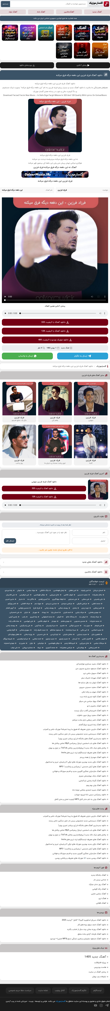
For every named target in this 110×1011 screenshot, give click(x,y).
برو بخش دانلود (25, 65)
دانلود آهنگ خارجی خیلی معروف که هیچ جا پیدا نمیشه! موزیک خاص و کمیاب (74, 729)
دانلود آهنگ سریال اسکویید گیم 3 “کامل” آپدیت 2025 (84, 920)
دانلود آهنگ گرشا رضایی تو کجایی (92, 780)
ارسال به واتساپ (25, 356)
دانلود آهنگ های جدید (92, 562)
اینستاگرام (97, 990)
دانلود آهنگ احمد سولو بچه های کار (92, 925)
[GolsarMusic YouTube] (95, 1005)
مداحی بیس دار (100, 880)
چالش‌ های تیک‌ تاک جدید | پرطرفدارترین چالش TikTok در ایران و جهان (77, 748)
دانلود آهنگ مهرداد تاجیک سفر (93, 678)
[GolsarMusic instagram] (101, 1005)
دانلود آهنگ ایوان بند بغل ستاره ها (92, 682)
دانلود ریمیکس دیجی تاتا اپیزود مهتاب (90, 794)
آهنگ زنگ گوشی (99, 889)
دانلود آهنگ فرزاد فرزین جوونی (44, 482)
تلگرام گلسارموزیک (79, 990)
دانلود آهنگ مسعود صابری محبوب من (91, 668)
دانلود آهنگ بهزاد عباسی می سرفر (92, 701)
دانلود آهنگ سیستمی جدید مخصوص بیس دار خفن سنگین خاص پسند (77, 734)
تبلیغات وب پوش (99, 976)
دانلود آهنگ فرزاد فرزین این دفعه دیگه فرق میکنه (79, 75)
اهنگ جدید (65, 348)
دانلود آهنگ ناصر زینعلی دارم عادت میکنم (89, 720)
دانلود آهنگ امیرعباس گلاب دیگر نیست (90, 710)
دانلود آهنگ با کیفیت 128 (53, 331)
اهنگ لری (102, 898)
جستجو (5, 4)
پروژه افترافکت (100, 962)
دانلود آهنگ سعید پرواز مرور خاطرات (91, 715)
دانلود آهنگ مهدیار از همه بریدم (93, 757)
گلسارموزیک (99, 4)
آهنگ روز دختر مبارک (97, 884)
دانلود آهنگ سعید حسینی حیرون (92, 687)
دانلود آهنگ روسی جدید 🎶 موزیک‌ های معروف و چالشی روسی (80, 858)
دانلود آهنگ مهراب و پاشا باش (94, 692)
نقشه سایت (43, 990)
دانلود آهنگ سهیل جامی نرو (94, 673)
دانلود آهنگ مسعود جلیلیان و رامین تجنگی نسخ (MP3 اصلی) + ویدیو (78, 939)
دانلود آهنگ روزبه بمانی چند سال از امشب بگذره (86, 929)
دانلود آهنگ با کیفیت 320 (53, 322)
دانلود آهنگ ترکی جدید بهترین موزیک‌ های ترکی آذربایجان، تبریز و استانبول (75, 762)
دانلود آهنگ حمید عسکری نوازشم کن (91, 664)
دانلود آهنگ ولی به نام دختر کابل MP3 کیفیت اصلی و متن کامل (80, 799)
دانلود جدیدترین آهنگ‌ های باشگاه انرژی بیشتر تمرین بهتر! (82, 738)
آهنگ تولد (13, 12)
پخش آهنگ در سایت (97, 972)
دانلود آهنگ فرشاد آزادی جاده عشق (92, 934)
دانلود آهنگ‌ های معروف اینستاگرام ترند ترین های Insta (83, 752)
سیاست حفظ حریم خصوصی (20, 990)
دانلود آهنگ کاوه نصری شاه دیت (93, 696)
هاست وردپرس (100, 967)
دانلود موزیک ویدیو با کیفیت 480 (53, 340)
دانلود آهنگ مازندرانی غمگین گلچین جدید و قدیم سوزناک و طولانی (79, 771)
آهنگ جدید (97, 12)
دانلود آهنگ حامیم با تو (96, 706)
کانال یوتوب (60, 990)
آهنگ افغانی (101, 903)
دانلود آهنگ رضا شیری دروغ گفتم (92, 724)
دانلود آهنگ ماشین (93, 572)
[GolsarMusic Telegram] (107, 1005)
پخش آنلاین (82, 65)
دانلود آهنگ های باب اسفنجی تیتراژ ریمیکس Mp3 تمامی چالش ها (79, 743)
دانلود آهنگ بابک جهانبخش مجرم (92, 776)
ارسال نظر (10, 541)
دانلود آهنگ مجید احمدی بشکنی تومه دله (89, 790)
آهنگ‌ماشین (69, 12)
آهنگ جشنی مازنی (98, 894)
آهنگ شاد (41, 12)
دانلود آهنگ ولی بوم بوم (96, 785)
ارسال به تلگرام (80, 356)
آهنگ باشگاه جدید (98, 875)
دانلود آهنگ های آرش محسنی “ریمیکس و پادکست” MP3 (82, 766)
